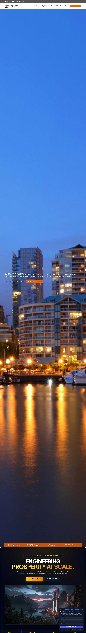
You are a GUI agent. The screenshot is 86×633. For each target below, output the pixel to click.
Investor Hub (8, 1)
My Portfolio (45, 6)
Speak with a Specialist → (71, 626)
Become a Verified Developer (15, 281)
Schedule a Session (75, 6)
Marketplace (22, 1)
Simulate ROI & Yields (52, 578)
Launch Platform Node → (34, 578)
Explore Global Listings (34, 281)
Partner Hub (15, 1)
